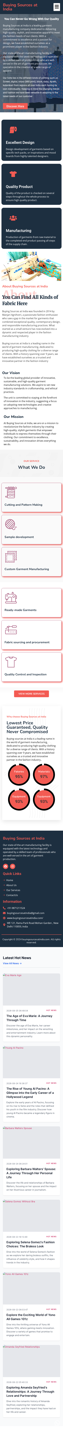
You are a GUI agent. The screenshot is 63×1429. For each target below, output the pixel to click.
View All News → (12, 963)
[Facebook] (5, 866)
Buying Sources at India (20, 7)
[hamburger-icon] (56, 7)
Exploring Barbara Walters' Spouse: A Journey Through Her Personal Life (31, 1173)
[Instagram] (12, 866)
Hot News (51, 1010)
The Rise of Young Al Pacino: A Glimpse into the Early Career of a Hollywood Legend (30, 1093)
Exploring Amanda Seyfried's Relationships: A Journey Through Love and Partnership (30, 1391)
